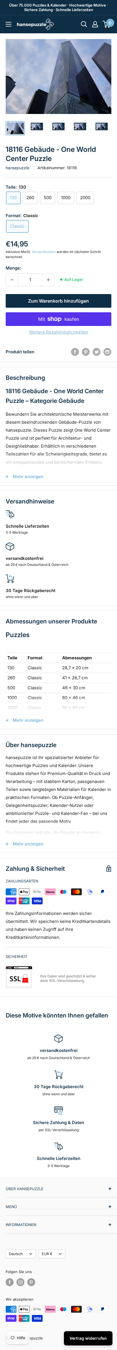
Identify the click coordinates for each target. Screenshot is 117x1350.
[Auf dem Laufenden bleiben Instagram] (20, 1282)
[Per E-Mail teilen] (107, 352)
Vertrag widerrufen (88, 1338)
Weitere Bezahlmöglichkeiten (58, 332)
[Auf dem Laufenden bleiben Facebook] (10, 1282)
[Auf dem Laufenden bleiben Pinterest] (31, 1282)
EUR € (47, 1254)
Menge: (13, 268)
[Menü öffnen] (8, 24)
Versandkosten (44, 252)
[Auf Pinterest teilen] (86, 352)
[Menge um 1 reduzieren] (12, 280)
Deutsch (16, 1254)
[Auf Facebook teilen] (75, 352)
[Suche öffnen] (84, 24)
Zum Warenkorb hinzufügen (58, 301)
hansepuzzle (17, 167)
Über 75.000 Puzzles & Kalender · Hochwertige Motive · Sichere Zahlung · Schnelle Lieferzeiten (58, 7)
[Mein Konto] (95, 24)
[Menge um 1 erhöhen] (48, 280)
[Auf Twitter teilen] (97, 352)
